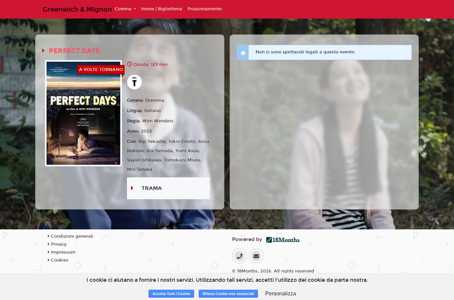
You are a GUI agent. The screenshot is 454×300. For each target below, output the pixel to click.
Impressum (62, 252)
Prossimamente (204, 9)
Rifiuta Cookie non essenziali (228, 294)
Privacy (58, 244)
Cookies (59, 260)
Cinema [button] (124, 9)
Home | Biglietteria (161, 9)
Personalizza (280, 293)
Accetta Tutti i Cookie (171, 294)
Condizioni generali (71, 236)
